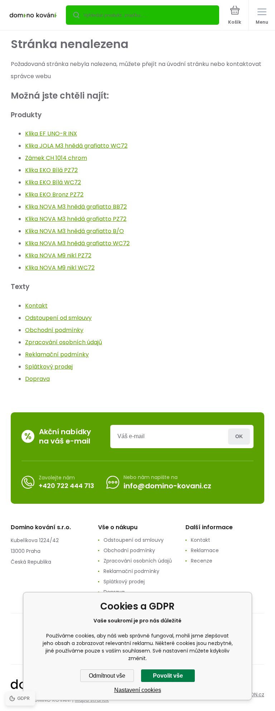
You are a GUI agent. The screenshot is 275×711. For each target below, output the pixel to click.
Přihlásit (239, 436)
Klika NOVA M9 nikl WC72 (60, 268)
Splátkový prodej (49, 366)
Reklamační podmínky (57, 354)
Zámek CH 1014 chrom (56, 158)
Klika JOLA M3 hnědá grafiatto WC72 (76, 146)
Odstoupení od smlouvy (58, 318)
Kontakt (36, 306)
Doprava (37, 379)
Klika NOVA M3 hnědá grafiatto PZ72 (75, 219)
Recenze (201, 560)
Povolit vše (168, 676)
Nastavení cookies (137, 690)
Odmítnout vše (107, 676)
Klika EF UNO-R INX (51, 133)
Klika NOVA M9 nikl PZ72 (58, 255)
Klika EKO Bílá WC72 (53, 182)
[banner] (33, 15)
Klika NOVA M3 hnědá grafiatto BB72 (76, 207)
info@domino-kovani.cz (167, 486)
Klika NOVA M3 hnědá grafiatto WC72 (77, 243)
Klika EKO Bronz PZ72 (54, 194)
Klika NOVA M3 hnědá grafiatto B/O (74, 231)
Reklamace (205, 550)
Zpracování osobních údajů (63, 342)
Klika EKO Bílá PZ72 (51, 170)
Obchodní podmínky (54, 330)
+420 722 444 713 (66, 485)
